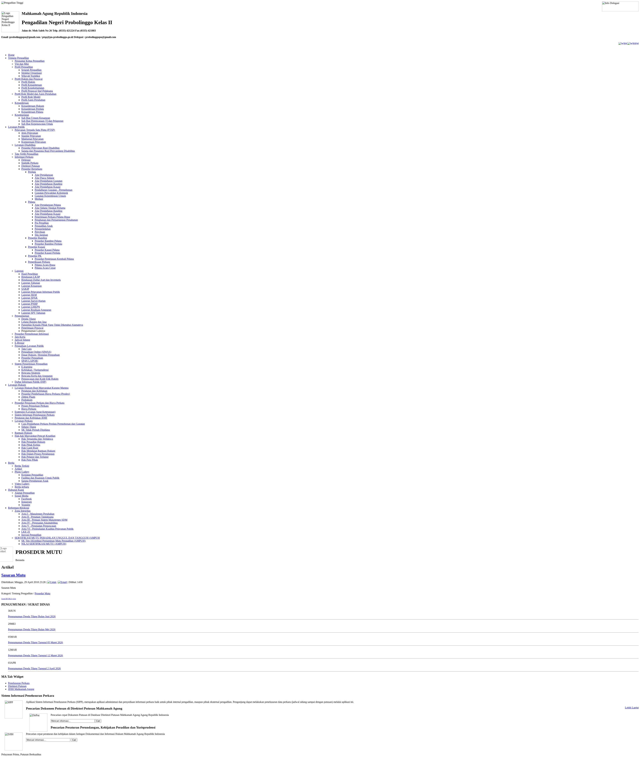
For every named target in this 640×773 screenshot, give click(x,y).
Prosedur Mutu (42, 593)
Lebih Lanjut (632, 707)
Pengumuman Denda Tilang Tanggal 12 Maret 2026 (35, 655)
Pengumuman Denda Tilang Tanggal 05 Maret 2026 (35, 642)
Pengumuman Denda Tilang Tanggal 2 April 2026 (34, 668)
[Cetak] (51, 582)
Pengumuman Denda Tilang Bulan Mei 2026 (31, 629)
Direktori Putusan (17, 686)
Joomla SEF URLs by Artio (8, 599)
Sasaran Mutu (13, 575)
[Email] (62, 582)
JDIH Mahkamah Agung (21, 689)
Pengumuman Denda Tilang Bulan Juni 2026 (32, 616)
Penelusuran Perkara (19, 683)
